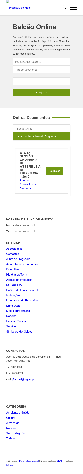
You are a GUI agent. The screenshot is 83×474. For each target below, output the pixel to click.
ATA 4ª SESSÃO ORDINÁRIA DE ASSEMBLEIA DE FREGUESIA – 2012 (30, 165)
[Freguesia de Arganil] (34, 7)
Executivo (12, 269)
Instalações (13, 295)
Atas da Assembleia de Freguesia (28, 184)
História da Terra (16, 274)
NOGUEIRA (14, 285)
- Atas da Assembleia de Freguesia (36, 136)
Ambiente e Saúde (17, 412)
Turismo (11, 438)
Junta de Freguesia (18, 259)
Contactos (12, 254)
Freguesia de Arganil (29, 460)
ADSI (59, 460)
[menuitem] (62, 7)
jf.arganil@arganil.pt (23, 379)
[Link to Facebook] (74, 469)
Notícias (11, 316)
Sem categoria (15, 433)
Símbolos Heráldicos (19, 331)
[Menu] (71, 7)
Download (54, 171)
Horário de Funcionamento (22, 290)
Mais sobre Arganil (18, 311)
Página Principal (16, 321)
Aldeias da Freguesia (19, 279)
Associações (14, 248)
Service (11, 326)
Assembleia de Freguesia (22, 264)
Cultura (10, 417)
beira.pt (9, 465)
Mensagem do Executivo (22, 300)
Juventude (12, 423)
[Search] (62, 7)
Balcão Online (24, 128)
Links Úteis (13, 305)
